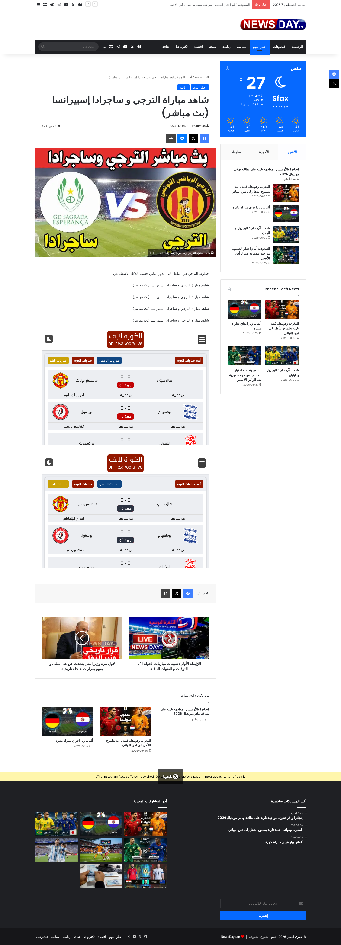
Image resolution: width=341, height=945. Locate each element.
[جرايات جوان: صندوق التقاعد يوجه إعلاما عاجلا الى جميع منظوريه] (101, 876)
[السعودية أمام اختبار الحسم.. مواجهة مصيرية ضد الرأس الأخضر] (286, 255)
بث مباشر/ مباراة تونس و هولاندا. (228, 4)
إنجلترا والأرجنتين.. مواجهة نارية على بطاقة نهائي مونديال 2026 (184, 711)
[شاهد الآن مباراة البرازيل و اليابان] (286, 234)
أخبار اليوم (260, 46)
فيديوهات (279, 46)
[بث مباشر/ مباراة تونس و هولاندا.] (101, 850)
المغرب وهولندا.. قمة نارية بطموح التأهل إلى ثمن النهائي (128, 742)
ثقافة (165, 46)
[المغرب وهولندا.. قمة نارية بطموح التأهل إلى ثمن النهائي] (125, 721)
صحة (212, 46)
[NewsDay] (273, 24)
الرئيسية (297, 46)
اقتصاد (198, 46)
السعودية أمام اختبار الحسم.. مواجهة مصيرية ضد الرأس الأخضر (251, 253)
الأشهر (292, 152)
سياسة (241, 46)
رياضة (226, 46)
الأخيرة (264, 152)
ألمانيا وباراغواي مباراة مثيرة (74, 740)
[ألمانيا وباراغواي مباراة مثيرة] (67, 721)
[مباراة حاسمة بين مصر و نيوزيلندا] (145, 876)
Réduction (199, 126)
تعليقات (235, 152)
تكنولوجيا (182, 46)
